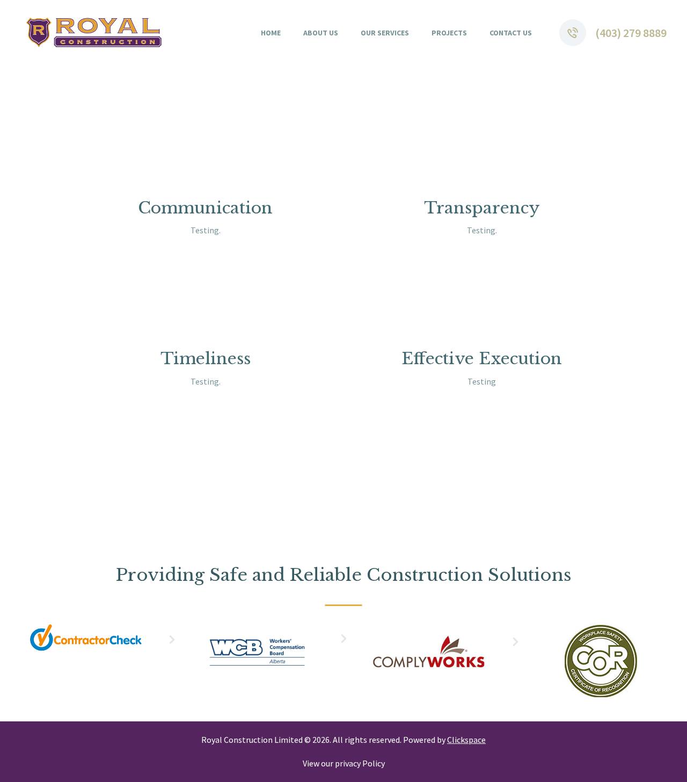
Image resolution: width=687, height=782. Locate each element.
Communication (205, 208)
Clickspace (466, 739)
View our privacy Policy (344, 763)
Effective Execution (481, 358)
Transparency (482, 208)
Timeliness (205, 358)
